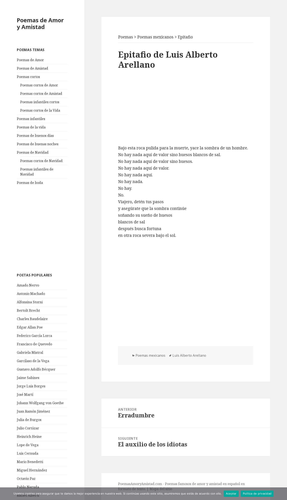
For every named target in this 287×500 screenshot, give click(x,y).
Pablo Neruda (28, 487)
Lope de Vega (27, 445)
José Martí (25, 394)
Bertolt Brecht (28, 310)
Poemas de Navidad (33, 152)
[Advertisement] (48, 228)
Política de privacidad (257, 493)
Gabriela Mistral (30, 352)
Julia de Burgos (29, 419)
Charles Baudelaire (32, 319)
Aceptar (231, 493)
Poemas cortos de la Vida (40, 110)
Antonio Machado (31, 293)
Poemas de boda (30, 182)
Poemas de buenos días (35, 135)
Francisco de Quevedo (34, 344)
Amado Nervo (28, 285)
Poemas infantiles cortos (39, 102)
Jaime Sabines (28, 377)
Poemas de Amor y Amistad (40, 23)
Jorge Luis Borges (31, 386)
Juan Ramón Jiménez (33, 411)
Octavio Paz (26, 478)
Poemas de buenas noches (37, 144)
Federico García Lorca (34, 335)
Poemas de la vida (31, 127)
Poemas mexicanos (150, 355)
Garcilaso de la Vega (33, 361)
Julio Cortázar (28, 428)
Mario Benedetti (30, 461)
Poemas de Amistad (32, 68)
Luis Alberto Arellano (189, 355)
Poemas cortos (28, 76)
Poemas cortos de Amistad (41, 93)
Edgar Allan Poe (30, 327)
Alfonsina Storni (30, 302)
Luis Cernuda (27, 453)
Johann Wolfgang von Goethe (40, 403)
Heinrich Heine (29, 436)
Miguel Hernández (32, 470)
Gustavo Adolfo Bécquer (36, 369)
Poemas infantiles (31, 118)
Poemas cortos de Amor (39, 85)
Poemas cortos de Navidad (41, 160)
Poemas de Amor (30, 60)
